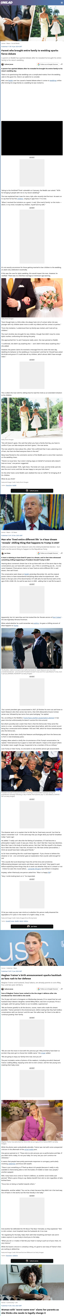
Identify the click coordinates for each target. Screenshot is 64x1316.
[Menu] (62, 2)
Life (16, 1302)
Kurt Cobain (57, 617)
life (49, 872)
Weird (21, 921)
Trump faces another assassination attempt (38, 718)
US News (14, 532)
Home (3, 43)
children (20, 199)
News (8, 43)
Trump (16, 626)
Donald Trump (10, 921)
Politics (26, 921)
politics (36, 623)
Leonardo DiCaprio (34, 869)
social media (28, 1149)
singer (43, 1053)
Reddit (10, 80)
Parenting (9, 485)
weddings (53, 80)
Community (10, 1302)
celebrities (12, 1164)
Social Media (15, 43)
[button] (62, 64)
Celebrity (9, 968)
